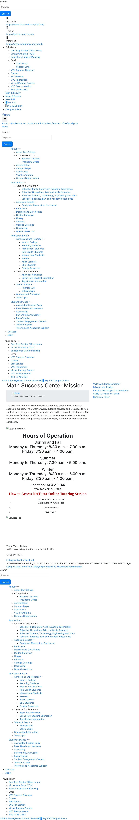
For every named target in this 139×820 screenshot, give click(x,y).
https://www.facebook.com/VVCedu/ (25, 24)
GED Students (29, 265)
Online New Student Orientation (38, 278)
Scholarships (28, 291)
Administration (23, 155)
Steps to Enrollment (26, 271)
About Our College (25, 152)
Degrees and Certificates (29, 211)
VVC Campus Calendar (22, 70)
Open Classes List (25, 231)
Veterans (26, 258)
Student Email (23, 66)
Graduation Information (28, 294)
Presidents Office (30, 161)
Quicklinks (10, 341)
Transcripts (22, 297)
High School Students (33, 248)
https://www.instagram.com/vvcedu (24, 44)
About (5, 123)
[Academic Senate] (37, 202)
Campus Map (13, 566)
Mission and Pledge (103, 387)
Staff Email (22, 63)
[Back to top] (0, 539)
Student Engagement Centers (31, 321)
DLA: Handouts (120, 390)
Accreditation (23, 165)
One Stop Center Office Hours (26, 50)
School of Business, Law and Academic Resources (47, 198)
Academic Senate (25, 202)
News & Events (13, 96)
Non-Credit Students (32, 252)
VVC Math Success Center (106, 384)
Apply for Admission (32, 274)
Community (22, 171)
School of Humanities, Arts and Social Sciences (46, 192)
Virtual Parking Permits (22, 83)
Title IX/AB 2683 (19, 89)
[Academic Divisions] (39, 186)
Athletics (20, 221)
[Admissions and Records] (44, 239)
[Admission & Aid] (30, 236)
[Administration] (34, 155)
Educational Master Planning (25, 57)
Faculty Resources (31, 268)
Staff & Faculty (13, 92)
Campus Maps (23, 168)
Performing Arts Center (28, 314)
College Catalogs (25, 224)
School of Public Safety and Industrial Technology (47, 189)
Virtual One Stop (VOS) (23, 53)
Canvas (14, 73)
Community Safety (29, 566)
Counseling (22, 228)
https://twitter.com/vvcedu (20, 34)
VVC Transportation (21, 86)
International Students (33, 255)
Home (17, 393)
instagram (11, 560)
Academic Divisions (26, 185)
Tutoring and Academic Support (32, 328)
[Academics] (25, 182)
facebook (29, 560)
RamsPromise (23, 318)
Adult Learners (29, 261)
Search (3, 1)
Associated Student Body (29, 305)
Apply (75, 123)
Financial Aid (28, 287)
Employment (45, 566)
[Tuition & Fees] (33, 285)
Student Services (52, 123)
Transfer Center (24, 324)
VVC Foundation (19, 79)
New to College (30, 242)
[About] (20, 149)
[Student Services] (31, 302)
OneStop (67, 123)
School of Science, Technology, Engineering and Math (49, 195)
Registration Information (34, 281)
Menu (5, 126)
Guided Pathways (25, 215)
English (18, 105)
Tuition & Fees (23, 284)
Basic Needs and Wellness (29, 308)
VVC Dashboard (60, 566)
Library (19, 218)
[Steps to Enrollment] (39, 271)
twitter (20, 560)
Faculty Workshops (103, 390)
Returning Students (31, 245)
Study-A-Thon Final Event (106, 393)
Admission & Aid (33, 123)
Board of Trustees (31, 158)
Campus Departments (27, 178)
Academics (17, 123)
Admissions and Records (28, 239)
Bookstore (21, 208)
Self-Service (17, 76)
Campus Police (13, 109)
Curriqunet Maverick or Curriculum (39, 205)
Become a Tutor (101, 397)
